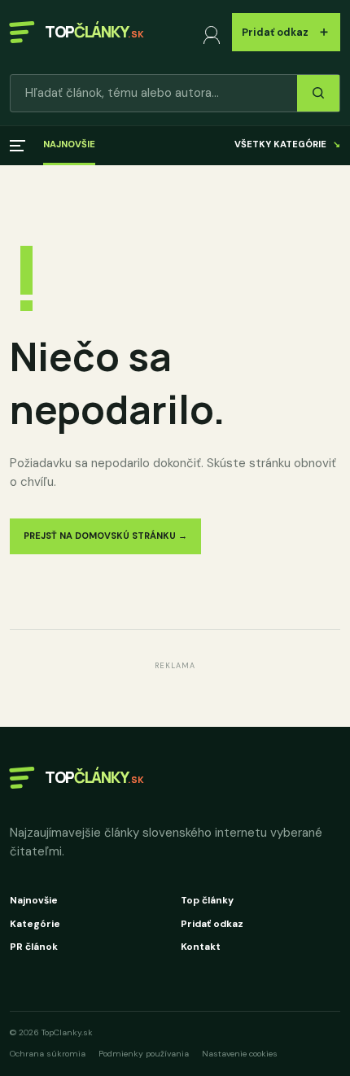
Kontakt (201, 946)
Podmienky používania (143, 1053)
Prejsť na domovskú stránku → (105, 535)
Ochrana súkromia (47, 1053)
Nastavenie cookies (240, 1053)
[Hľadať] (318, 93)
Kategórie (35, 923)
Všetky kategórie (287, 144)
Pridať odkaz (286, 31)
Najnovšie (69, 144)
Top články (207, 900)
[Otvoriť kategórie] (17, 145)
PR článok (34, 946)
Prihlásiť (214, 32)
